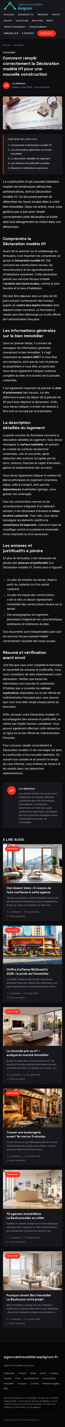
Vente (56, 14)
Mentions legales (51, 1383)
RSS (6, 1388)
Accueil (9, 14)
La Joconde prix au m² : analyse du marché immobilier (27, 1053)
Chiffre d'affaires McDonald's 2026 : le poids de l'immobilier (27, 971)
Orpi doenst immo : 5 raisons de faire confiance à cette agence (28, 890)
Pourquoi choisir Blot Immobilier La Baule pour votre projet (28, 1297)
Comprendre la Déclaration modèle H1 (31, 145)
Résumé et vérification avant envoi (29, 168)
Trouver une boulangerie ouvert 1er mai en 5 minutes (25, 1134)
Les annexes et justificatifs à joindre (30, 163)
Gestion (37, 20)
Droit (50, 20)
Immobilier (11, 33)
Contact (47, 33)
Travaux (43, 14)
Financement (38, 27)
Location (22, 20)
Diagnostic (26, 14)
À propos (28, 33)
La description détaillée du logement (30, 158)
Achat (8, 20)
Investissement (15, 27)
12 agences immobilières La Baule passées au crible (25, 1216)
